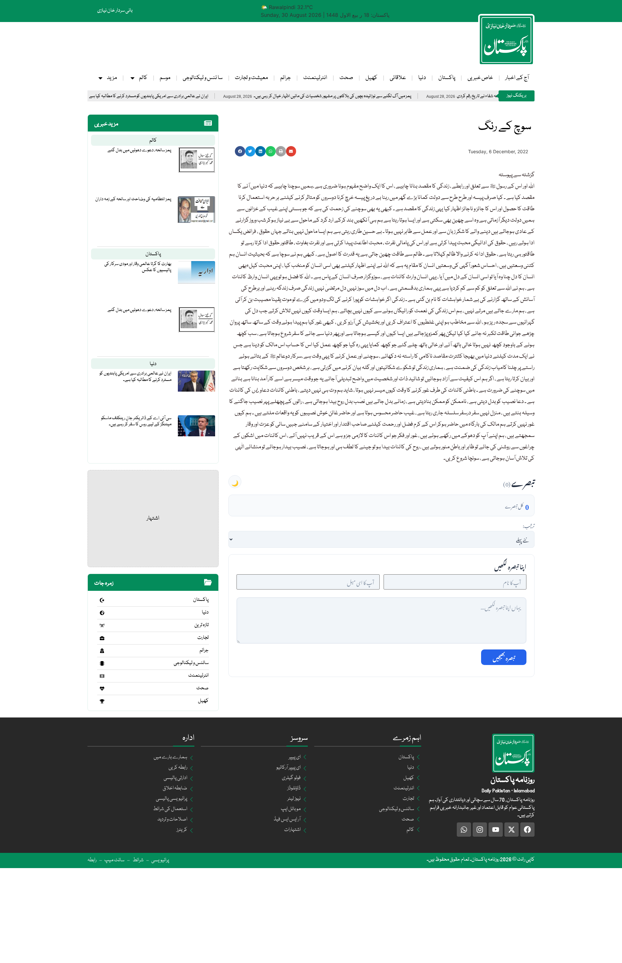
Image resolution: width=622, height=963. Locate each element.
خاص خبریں (480, 78)
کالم (143, 78)
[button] (240, 151)
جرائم (285, 78)
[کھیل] (102, 701)
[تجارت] (102, 638)
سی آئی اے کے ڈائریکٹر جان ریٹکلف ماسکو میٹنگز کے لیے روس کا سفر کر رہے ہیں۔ (136, 421)
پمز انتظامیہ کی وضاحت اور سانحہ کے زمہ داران (133, 199)
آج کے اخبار (517, 78)
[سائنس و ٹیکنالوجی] (102, 663)
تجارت (203, 638)
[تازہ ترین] (102, 625)
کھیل (371, 78)
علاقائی (398, 78)
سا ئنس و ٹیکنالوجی (203, 78)
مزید (112, 78)
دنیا (422, 78)
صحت (346, 78)
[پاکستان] (102, 600)
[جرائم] (102, 650)
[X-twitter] (511, 829)
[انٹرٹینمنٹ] (102, 676)
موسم (165, 78)
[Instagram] (480, 829)
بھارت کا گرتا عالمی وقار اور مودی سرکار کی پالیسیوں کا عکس (137, 267)
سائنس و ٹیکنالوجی (191, 663)
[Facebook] (527, 829)
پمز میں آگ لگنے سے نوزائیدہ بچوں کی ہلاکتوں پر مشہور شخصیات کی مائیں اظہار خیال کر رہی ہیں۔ (364, 96)
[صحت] (102, 688)
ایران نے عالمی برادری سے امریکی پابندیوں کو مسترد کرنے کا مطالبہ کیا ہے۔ (180, 96)
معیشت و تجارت (251, 78)
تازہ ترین (201, 625)
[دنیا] (102, 612)
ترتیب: (529, 525)
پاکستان (446, 78)
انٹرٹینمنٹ (315, 78)
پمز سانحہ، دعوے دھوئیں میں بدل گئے (139, 150)
